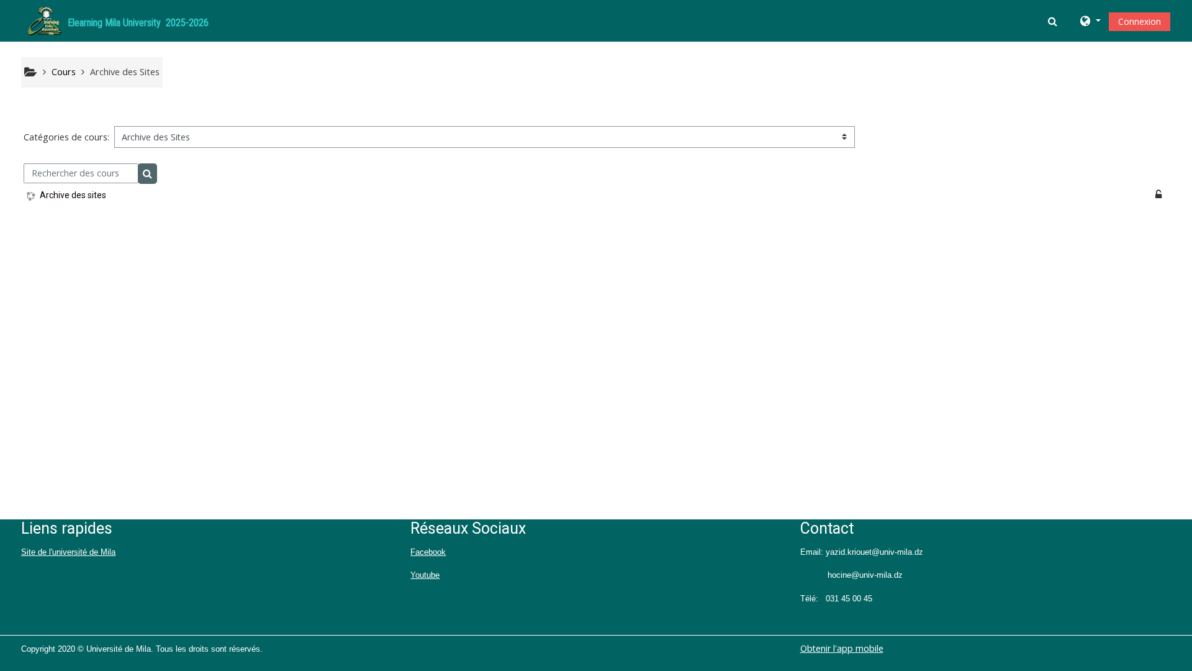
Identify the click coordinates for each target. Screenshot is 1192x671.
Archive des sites (73, 195)
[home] (44, 19)
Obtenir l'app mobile (841, 648)
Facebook (428, 552)
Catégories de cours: (66, 137)
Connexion (1139, 21)
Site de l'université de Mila (68, 552)
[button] (1054, 21)
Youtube (425, 575)
